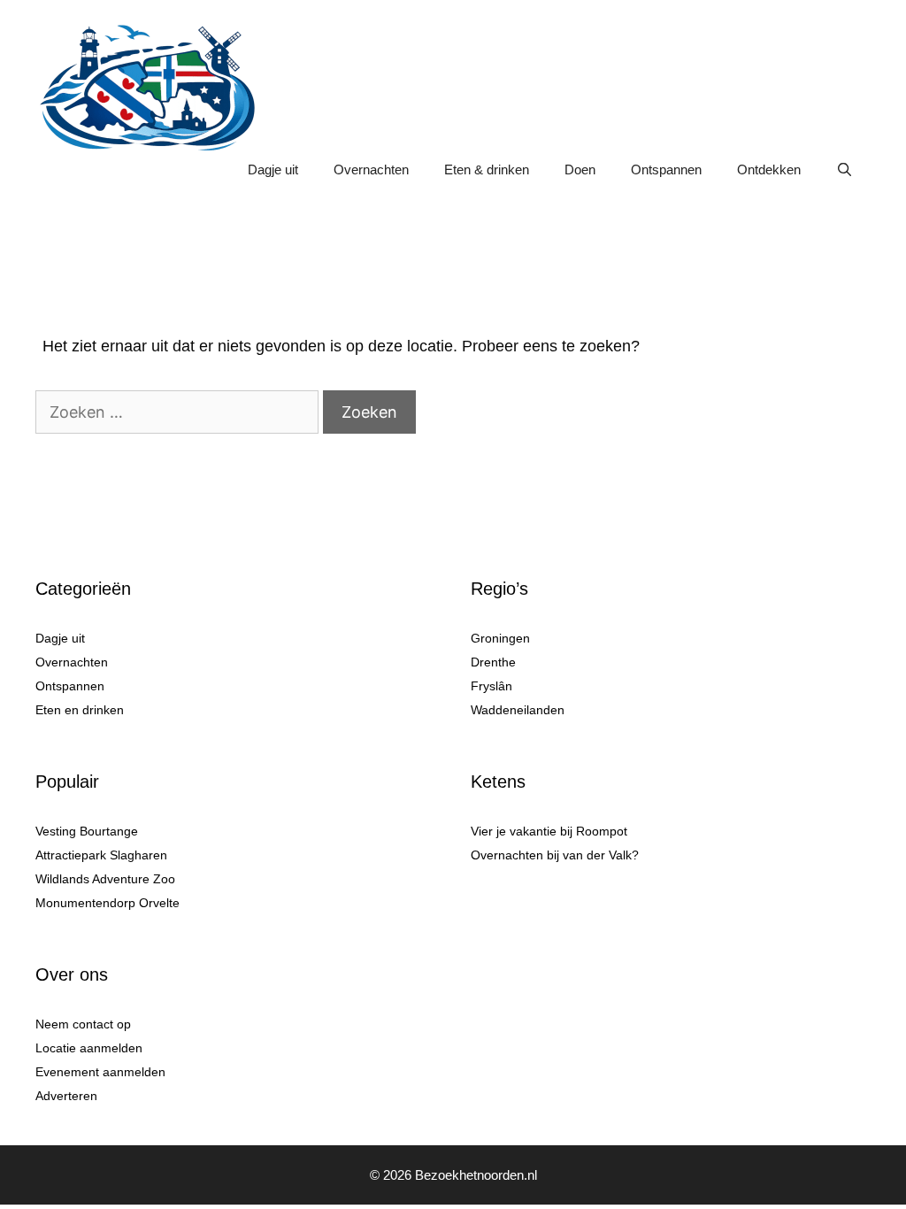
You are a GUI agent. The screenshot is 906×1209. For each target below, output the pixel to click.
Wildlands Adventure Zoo (105, 879)
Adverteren (66, 1096)
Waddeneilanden (517, 710)
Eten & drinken (486, 169)
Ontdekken (769, 169)
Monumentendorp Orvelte (107, 903)
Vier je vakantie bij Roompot (549, 831)
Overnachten (371, 169)
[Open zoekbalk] (844, 169)
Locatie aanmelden (88, 1048)
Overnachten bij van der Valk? (555, 855)
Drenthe (493, 662)
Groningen (500, 638)
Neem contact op (83, 1024)
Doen (579, 169)
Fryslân (491, 686)
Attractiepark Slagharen (101, 855)
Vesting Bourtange (86, 831)
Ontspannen (666, 169)
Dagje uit (273, 169)
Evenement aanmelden (100, 1072)
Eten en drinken (79, 710)
